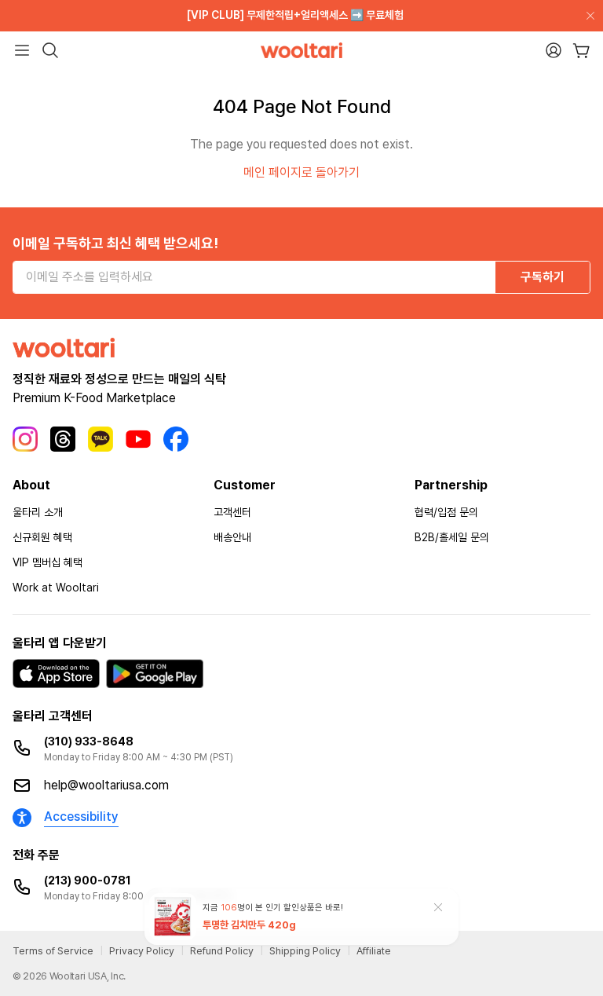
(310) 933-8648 (88, 741)
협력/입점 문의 (446, 512)
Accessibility (81, 816)
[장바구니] (581, 51)
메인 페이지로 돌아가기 (301, 172)
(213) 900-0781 (87, 880)
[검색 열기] (50, 50)
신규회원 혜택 (42, 537)
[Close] (587, 15)
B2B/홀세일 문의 (452, 537)
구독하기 (543, 276)
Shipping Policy (305, 951)
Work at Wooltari (56, 587)
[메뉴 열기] (22, 50)
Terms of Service (53, 951)
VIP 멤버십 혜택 (47, 562)
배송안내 (232, 537)
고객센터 (232, 512)
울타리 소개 (38, 512)
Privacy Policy (141, 951)
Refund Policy (222, 951)
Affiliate (373, 951)
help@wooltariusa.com (106, 785)
